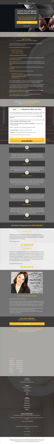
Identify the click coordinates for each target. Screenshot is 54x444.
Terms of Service (27, 431)
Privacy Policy (27, 434)
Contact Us (27, 428)
